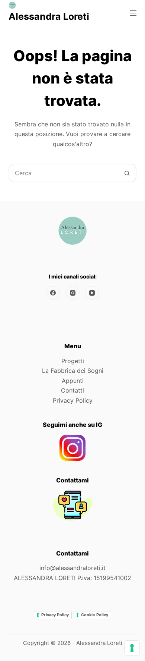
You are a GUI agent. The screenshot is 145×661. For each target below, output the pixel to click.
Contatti (72, 390)
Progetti (72, 361)
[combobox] (63, 173)
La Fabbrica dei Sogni (72, 370)
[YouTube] (92, 293)
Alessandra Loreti (49, 16)
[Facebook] (53, 293)
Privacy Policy (73, 400)
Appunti (73, 380)
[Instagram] (72, 293)
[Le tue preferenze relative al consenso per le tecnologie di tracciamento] (132, 648)
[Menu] (133, 13)
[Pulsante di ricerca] (127, 173)
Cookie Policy (94, 614)
